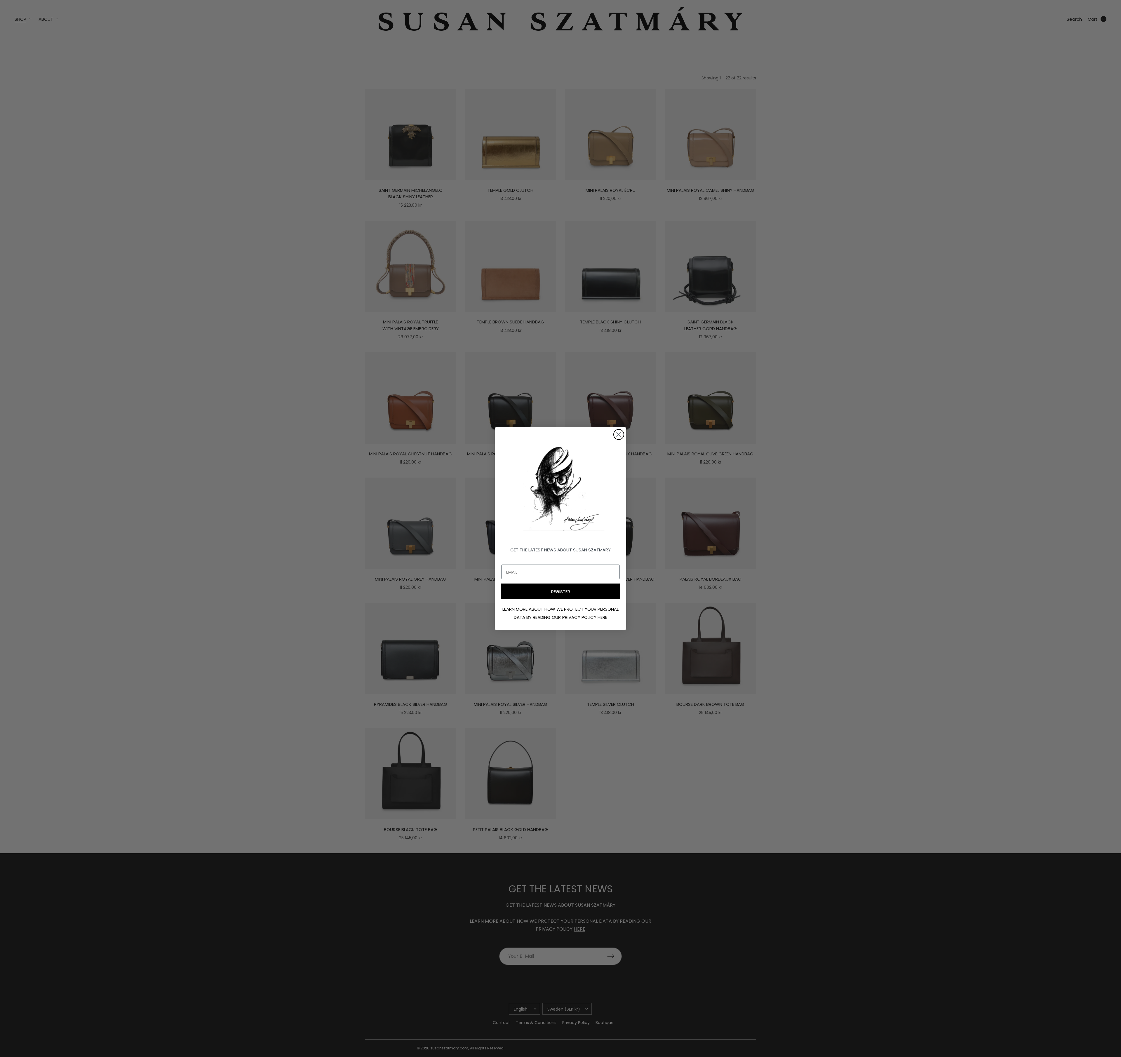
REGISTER (560, 591)
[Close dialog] (619, 434)
